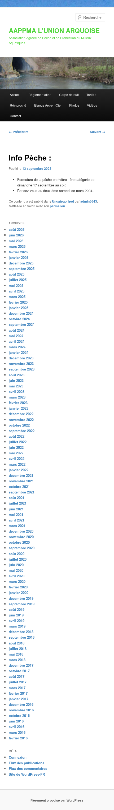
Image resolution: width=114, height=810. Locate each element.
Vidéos (92, 105)
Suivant (97, 131)
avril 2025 (16, 291)
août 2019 (16, 609)
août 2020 (16, 553)
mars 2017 (17, 687)
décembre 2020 (21, 531)
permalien (57, 206)
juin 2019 (16, 614)
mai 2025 (16, 285)
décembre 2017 (21, 665)
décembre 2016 (21, 704)
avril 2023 (16, 391)
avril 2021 (16, 520)
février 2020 (18, 586)
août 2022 (16, 436)
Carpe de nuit (69, 94)
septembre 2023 (21, 369)
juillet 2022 (18, 441)
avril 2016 (16, 726)
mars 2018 (17, 659)
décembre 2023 (21, 357)
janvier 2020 (18, 592)
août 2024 (16, 330)
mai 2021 (16, 514)
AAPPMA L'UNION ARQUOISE (54, 30)
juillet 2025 (18, 279)
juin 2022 (16, 447)
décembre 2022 (21, 413)
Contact (15, 115)
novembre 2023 (21, 363)
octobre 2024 (19, 318)
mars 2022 (17, 464)
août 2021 (16, 497)
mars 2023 (17, 397)
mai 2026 (16, 240)
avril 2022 (16, 458)
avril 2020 (16, 575)
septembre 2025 (21, 268)
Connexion (18, 757)
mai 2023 (16, 385)
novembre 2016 (21, 709)
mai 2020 (16, 570)
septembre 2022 (21, 430)
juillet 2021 (18, 503)
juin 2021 (16, 508)
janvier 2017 (18, 698)
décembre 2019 (21, 598)
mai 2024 (16, 335)
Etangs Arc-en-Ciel (48, 105)
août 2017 (16, 676)
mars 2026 (17, 246)
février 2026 (18, 251)
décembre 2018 (21, 631)
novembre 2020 (21, 536)
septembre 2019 (21, 603)
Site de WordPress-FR (27, 774)
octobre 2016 (19, 715)
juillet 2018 (18, 648)
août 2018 (16, 643)
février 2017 (18, 693)
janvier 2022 (18, 469)
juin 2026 (16, 234)
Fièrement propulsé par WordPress (57, 800)
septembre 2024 (21, 324)
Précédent (18, 131)
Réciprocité (18, 105)
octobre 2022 (19, 425)
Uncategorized (63, 201)
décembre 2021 (21, 475)
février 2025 (18, 302)
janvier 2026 (18, 257)
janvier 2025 (18, 307)
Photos (74, 105)
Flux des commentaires (28, 768)
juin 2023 (16, 380)
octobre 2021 (19, 486)
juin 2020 (16, 564)
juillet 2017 (18, 681)
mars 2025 (17, 296)
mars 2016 (17, 732)
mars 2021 (17, 525)
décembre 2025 (21, 263)
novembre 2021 (21, 480)
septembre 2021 (21, 492)
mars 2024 (17, 346)
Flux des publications (26, 762)
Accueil (15, 94)
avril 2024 (16, 341)
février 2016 (18, 737)
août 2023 (16, 374)
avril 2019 (16, 620)
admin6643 (88, 201)
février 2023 (18, 402)
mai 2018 (16, 654)
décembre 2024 (21, 313)
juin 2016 (16, 721)
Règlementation (39, 94)
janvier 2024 (18, 352)
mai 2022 (16, 452)
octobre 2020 (19, 542)
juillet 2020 (18, 559)
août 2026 (16, 229)
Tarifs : (91, 94)
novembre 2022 (21, 419)
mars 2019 (17, 626)
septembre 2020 (21, 547)
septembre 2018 (21, 637)
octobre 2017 (19, 670)
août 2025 (16, 274)
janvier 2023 (18, 408)
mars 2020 (17, 581)
